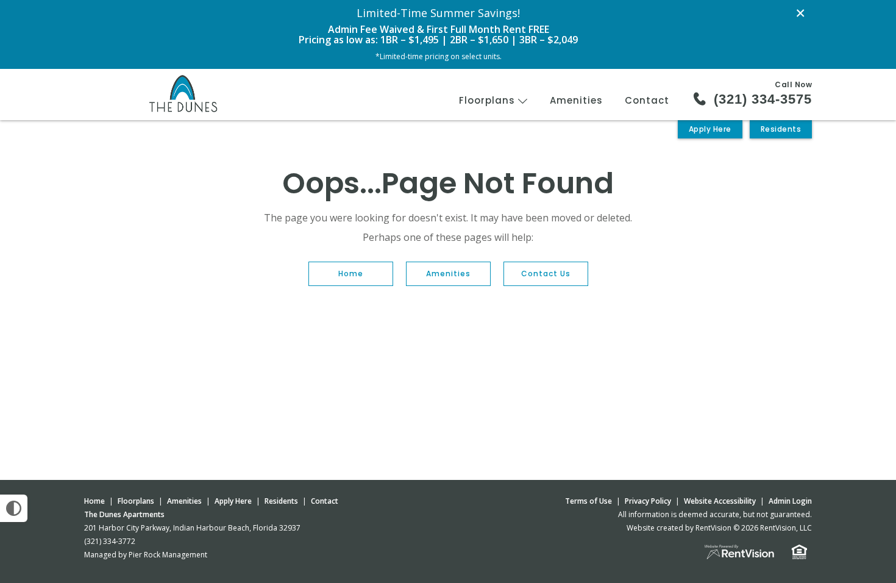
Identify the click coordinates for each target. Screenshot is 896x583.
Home (350, 273)
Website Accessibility (720, 501)
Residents (781, 129)
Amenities (576, 100)
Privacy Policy (648, 501)
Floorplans (488, 100)
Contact (647, 100)
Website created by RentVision (679, 528)
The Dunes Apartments (124, 514)
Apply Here (710, 129)
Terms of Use (588, 501)
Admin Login (790, 501)
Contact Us (546, 273)
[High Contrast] (13, 508)
